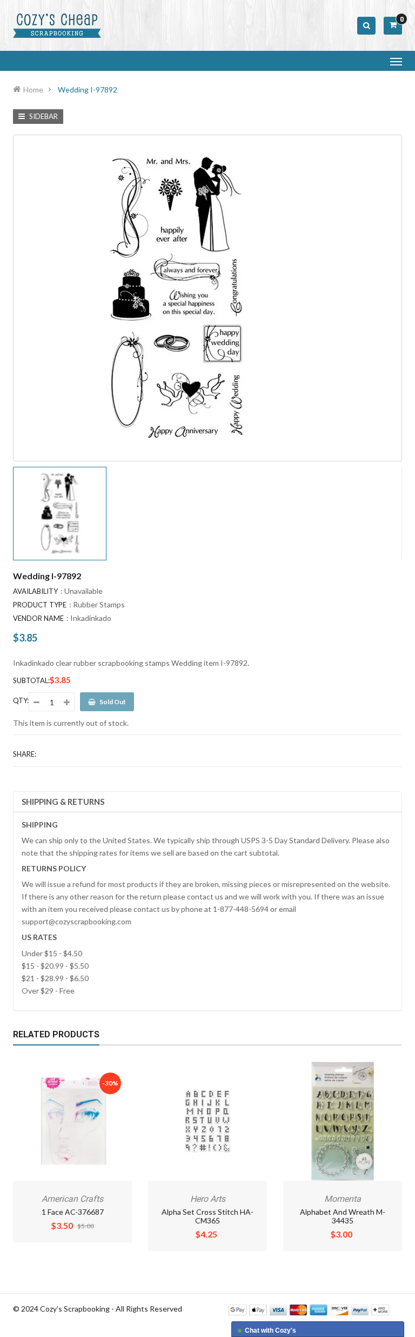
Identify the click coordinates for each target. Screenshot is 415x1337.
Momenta (342, 1199)
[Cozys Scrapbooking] (309, 1309)
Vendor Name (38, 618)
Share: (24, 754)
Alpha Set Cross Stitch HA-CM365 (207, 1216)
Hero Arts (207, 1199)
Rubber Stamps (99, 604)
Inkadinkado (90, 618)
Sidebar (43, 116)
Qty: (21, 700)
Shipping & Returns (63, 801)
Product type (39, 604)
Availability (35, 591)
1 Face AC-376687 (73, 1211)
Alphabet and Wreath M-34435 (342, 1216)
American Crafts (72, 1199)
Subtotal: (31, 680)
